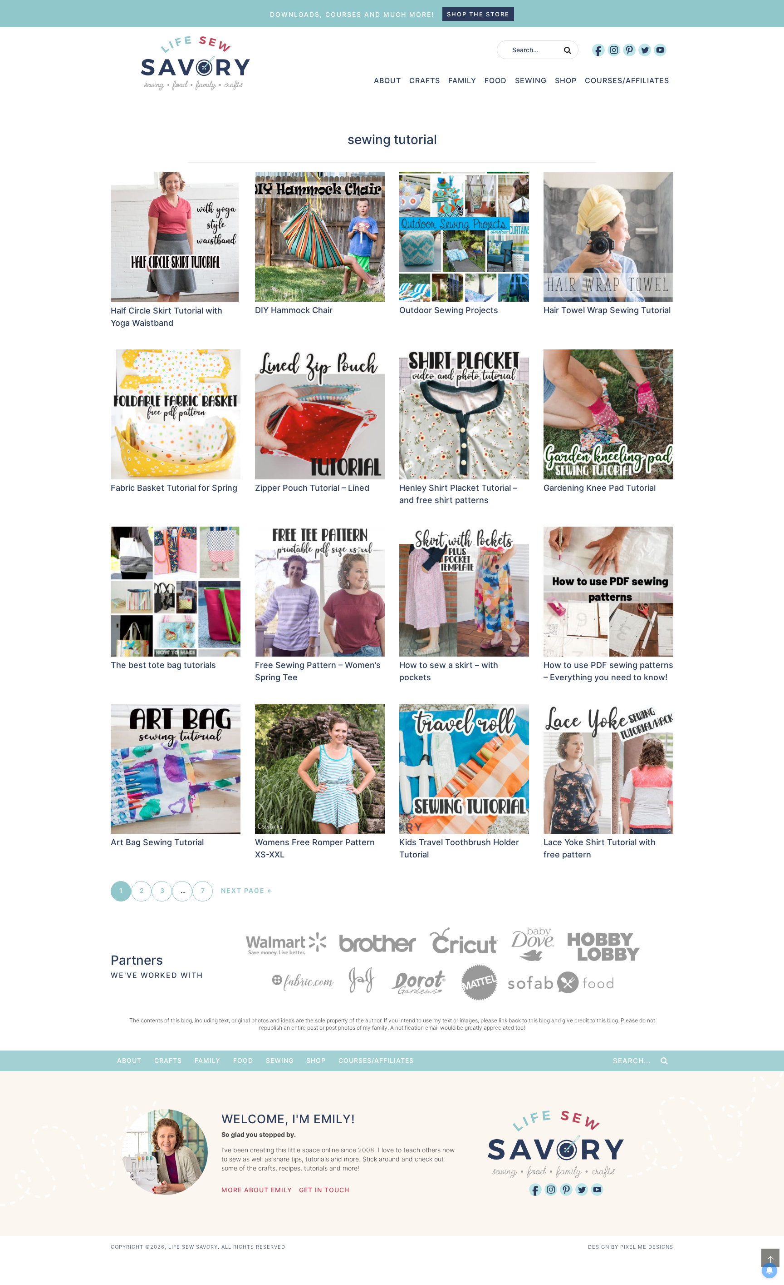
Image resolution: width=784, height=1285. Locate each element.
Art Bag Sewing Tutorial (157, 842)
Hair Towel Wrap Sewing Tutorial (607, 310)
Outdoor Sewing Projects (448, 310)
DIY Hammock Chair (294, 310)
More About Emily (256, 1190)
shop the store (478, 14)
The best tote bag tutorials (163, 665)
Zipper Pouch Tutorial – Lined (312, 488)
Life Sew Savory (195, 63)
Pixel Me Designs (646, 1247)
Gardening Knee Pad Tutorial (600, 488)
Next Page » (246, 890)
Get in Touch (324, 1190)
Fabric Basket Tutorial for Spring (174, 488)
